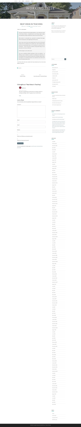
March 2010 (54, 228)
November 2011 (54, 201)
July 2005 (53, 331)
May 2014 (53, 170)
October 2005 (54, 325)
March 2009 (54, 249)
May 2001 (53, 400)
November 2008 (54, 257)
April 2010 (53, 226)
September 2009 (54, 236)
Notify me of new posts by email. (23, 140)
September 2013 (54, 182)
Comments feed (54, 417)
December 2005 (54, 321)
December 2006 (54, 300)
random (19, 68)
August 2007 (54, 284)
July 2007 (53, 286)
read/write (54, 75)
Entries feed (54, 415)
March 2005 (54, 340)
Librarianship (28, 1)
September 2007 (54, 282)
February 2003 (54, 360)
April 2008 (53, 269)
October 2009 (54, 234)
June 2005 (53, 333)
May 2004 (53, 350)
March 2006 (54, 315)
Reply (20, 95)
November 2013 (54, 178)
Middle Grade (54, 98)
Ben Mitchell (54, 113)
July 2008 (53, 265)
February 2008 (54, 273)
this (20, 29)
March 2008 (54, 271)
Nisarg (49, 425)
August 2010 (54, 218)
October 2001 (54, 389)
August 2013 (54, 184)
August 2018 (54, 155)
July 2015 (53, 164)
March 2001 (54, 404)
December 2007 (54, 278)
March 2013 (54, 189)
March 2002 (54, 381)
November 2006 (54, 302)
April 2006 (53, 313)
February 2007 (54, 296)
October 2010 (54, 213)
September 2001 (54, 391)
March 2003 (54, 358)
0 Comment (39, 26)
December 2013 (54, 176)
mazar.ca (15, 1)
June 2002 (53, 375)
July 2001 (53, 396)
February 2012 (54, 197)
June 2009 (53, 242)
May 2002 (53, 377)
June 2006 (53, 309)
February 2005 (54, 342)
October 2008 (54, 259)
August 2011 (54, 205)
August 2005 (54, 329)
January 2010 (54, 230)
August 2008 (54, 263)
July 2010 (53, 220)
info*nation (54, 71)
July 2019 (53, 151)
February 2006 (54, 317)
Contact (32, 1)
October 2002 (54, 369)
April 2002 (53, 379)
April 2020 (53, 147)
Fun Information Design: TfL (56, 102)
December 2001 (54, 385)
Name (18, 120)
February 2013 (54, 191)
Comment (19, 104)
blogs (53, 69)
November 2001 (54, 387)
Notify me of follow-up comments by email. (25, 136)
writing (23, 1)
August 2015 (54, 162)
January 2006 (54, 319)
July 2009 (53, 240)
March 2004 (54, 354)
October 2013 (54, 180)
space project (54, 80)
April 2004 (53, 352)
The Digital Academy (55, 82)
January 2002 (54, 383)
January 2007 (54, 298)
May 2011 (53, 207)
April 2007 (53, 292)
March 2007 (54, 294)
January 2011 (54, 209)
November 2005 (54, 323)
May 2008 (53, 267)
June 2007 (53, 288)
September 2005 (54, 327)
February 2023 (54, 143)
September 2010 (54, 215)
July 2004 (53, 348)
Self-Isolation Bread (59, 117)
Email (18, 124)
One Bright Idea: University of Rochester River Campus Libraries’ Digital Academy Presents (58, 131)
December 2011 (54, 199)
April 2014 (53, 172)
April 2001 (53, 402)
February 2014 (54, 174)
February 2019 (54, 153)
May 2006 (53, 311)
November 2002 (54, 367)
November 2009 (54, 232)
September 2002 (54, 371)
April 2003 (53, 356)
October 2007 (54, 280)
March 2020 (54, 149)
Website (18, 129)
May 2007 (53, 290)
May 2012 (53, 195)
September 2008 (54, 261)
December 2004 (54, 346)
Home (19, 1)
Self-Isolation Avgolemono (56, 104)
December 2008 (54, 255)
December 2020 (54, 145)
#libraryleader (54, 67)
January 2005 (54, 344)
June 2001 (53, 398)
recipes (53, 77)
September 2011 (54, 203)
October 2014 (54, 166)
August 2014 (54, 168)
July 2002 (53, 373)
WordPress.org (54, 419)
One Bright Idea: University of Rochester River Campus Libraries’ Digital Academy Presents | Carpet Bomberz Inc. (58, 122)
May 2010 (53, 224)
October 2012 (54, 193)
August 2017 (54, 160)
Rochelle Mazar (32, 26)
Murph (23, 88)
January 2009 (54, 253)
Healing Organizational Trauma (57, 100)
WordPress (43, 425)
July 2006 (53, 307)
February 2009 (54, 251)
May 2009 (53, 244)
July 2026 (53, 141)
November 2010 (54, 211)
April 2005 (53, 338)
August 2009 (54, 238)
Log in (53, 413)
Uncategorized (54, 84)
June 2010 (53, 222)
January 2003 (54, 362)
